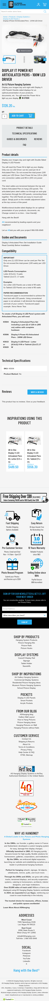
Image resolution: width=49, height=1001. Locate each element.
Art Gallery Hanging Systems (26, 677)
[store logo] (17, 4)
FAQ (24, 144)
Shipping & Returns (26, 742)
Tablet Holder (26, 663)
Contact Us (26, 739)
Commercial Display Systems (27, 680)
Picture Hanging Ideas (26, 722)
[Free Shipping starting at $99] (24, 497)
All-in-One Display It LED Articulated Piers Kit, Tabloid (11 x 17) (34, 455)
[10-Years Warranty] (37, 539)
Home (5, 17)
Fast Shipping (12, 523)
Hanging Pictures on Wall (26, 725)
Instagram (26, 953)
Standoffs (26, 666)
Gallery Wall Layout (26, 717)
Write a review (37, 392)
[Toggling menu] (4, 4)
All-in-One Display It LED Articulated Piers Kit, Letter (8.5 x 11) (15, 455)
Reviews (38, 139)
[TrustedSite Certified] (26, 825)
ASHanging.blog (26, 714)
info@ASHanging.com (26, 936)
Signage (26, 661)
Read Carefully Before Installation (16, 245)
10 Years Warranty (36, 547)
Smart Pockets (27, 700)
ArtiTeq (39, 773)
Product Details (24, 127)
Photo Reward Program (12, 572)
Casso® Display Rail (26, 658)
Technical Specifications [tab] (16, 360)
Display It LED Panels (11, 19)
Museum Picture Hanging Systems (26, 685)
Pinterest (26, 956)
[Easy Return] (37, 514)
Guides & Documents (17, 139)
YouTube (26, 958)
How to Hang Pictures (26, 720)
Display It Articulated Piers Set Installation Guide (22, 243)
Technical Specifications (24, 133)
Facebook (26, 950)
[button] (38, 4)
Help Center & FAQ (26, 752)
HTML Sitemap (26, 755)
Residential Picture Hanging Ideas (27, 683)
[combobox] (24, 11)
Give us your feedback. (35, 402)
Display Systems (23, 17)
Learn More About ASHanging (16, 907)
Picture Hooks (26, 648)
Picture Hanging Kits (26, 643)
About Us (26, 744)
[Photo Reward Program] (12, 564)
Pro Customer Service (12, 547)
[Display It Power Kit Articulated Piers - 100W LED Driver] (10, 60)
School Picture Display (26, 688)
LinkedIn (26, 961)
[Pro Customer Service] (12, 539)
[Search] (45, 11)
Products (12, 17)
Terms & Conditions (26, 747)
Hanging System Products (26, 640)
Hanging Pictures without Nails (26, 728)
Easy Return (36, 523)
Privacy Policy (26, 602)
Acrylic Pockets (26, 703)
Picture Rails (26, 645)
